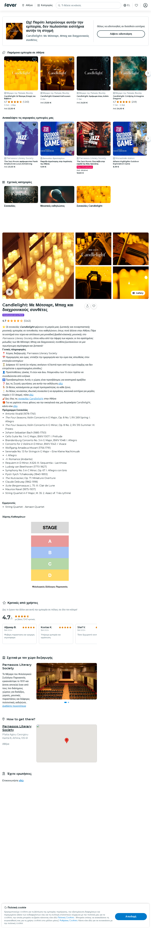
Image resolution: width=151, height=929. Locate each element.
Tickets (124, 315)
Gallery (139, 293)
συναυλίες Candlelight (30, 398)
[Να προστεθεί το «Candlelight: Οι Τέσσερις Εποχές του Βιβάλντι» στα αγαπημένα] (34, 59)
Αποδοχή (130, 916)
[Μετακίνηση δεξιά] (148, 73)
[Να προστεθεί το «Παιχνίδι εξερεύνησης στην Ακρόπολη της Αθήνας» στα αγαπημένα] (71, 125)
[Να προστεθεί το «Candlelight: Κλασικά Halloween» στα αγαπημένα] (71, 59)
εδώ (61, 383)
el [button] (128, 5)
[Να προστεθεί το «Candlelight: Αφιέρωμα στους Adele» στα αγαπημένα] (107, 59)
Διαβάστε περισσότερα (14, 706)
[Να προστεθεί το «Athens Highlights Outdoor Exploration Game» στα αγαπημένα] (143, 125)
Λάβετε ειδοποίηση (121, 33)
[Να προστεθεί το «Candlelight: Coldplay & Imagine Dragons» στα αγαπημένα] (143, 59)
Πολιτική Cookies (66, 917)
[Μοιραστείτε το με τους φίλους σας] (87, 306)
